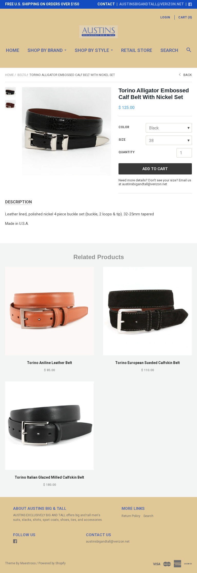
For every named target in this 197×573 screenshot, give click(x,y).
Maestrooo (28, 563)
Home (12, 50)
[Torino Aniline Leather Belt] (49, 311)
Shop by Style (92, 50)
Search (169, 50)
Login (165, 17)
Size (122, 139)
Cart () (185, 17)
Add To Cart (155, 169)
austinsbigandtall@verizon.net (151, 4)
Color (124, 127)
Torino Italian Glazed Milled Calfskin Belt (49, 477)
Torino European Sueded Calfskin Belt (147, 363)
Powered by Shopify (52, 563)
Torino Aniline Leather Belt (49, 363)
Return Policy (131, 516)
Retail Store (136, 50)
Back (187, 75)
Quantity (127, 152)
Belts (21, 75)
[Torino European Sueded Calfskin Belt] (147, 311)
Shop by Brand (45, 50)
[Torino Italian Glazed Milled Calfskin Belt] (49, 425)
